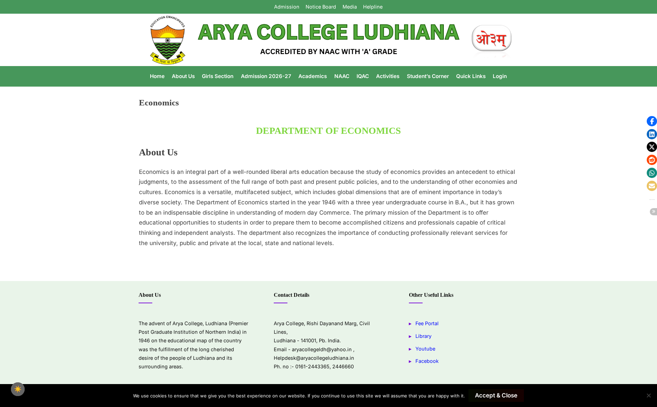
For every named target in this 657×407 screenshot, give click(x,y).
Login (500, 76)
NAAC (341, 76)
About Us (183, 76)
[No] (648, 395)
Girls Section (217, 76)
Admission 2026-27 (266, 76)
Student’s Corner (428, 76)
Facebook (427, 361)
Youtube (425, 349)
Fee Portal (427, 323)
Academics (312, 76)
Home (157, 76)
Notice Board (321, 7)
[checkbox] (18, 389)
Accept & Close (496, 395)
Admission (286, 7)
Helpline (373, 7)
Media (350, 7)
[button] (652, 121)
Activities (387, 76)
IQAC (363, 76)
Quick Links (471, 76)
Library (423, 336)
